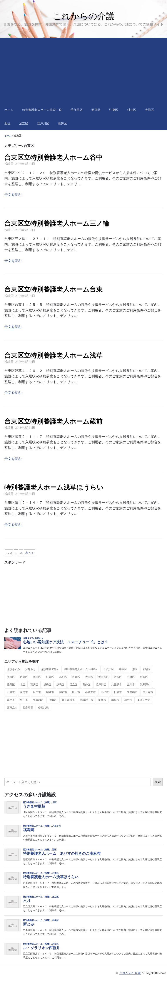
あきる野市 (143, 699)
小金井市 (90, 692)
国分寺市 (148, 692)
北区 (7, 123)
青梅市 (24, 692)
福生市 (11, 699)
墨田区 (37, 676)
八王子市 (116, 684)
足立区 (23, 123)
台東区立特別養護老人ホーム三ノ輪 (56, 223)
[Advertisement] (83, 70)
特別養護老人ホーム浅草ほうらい (54, 487)
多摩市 (102, 699)
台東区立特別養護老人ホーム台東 (53, 289)
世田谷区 (103, 676)
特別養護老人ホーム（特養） (81, 669)
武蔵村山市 (86, 699)
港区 (134, 669)
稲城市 (115, 699)
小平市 (105, 692)
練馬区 (60, 684)
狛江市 (24, 699)
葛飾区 (62, 123)
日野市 (118, 692)
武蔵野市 (145, 684)
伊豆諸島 (43, 707)
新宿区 (95, 110)
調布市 (63, 692)
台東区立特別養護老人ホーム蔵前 (53, 421)
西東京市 (12, 707)
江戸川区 (43, 123)
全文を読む (13, 194)
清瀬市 (53, 699)
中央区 (123, 669)
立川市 (131, 684)
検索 (158, 782)
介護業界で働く (50, 669)
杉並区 (131, 110)
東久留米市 (68, 699)
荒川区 (34, 684)
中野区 (131, 676)
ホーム (8, 110)
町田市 (76, 692)
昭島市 (50, 692)
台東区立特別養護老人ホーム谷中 (53, 157)
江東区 (113, 110)
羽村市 (128, 699)
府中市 (37, 692)
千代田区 (76, 110)
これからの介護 (84, 16)
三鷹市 (11, 692)
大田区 (149, 110)
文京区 (11, 676)
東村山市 (132, 692)
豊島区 (11, 684)
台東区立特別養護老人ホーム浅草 (53, 355)
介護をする (13, 669)
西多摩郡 (28, 707)
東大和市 (38, 699)
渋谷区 (118, 676)
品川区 (63, 676)
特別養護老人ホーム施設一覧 (42, 110)
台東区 (24, 676)
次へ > (29, 553)
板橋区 (47, 684)
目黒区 (76, 676)
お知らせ (30, 669)
